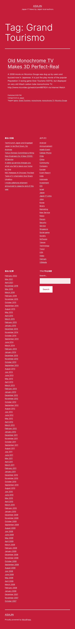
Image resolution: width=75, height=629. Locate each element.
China (42, 159)
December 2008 (11, 555)
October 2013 (10, 362)
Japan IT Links (46, 196)
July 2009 (9, 531)
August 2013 (10, 369)
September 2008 (12, 565)
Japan (22, 98)
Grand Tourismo (25, 100)
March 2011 (9, 465)
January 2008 (10, 591)
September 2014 (12, 339)
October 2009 (11, 521)
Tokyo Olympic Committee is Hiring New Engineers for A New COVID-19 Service (19, 156)
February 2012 (11, 428)
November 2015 (11, 299)
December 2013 (11, 355)
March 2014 (10, 345)
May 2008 (9, 578)
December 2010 (11, 475)
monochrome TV (48, 100)
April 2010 (9, 501)
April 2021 (9, 282)
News (42, 216)
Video (42, 256)
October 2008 (11, 561)
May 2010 (9, 498)
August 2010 (10, 488)
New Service (45, 213)
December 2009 (11, 515)
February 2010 (11, 508)
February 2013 (11, 389)
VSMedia (43, 262)
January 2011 (10, 472)
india (41, 176)
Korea (42, 203)
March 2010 (10, 505)
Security (43, 223)
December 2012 (11, 395)
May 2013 (9, 379)
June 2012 (9, 415)
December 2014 (11, 329)
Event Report (45, 173)
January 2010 (10, 511)
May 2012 (9, 418)
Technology (44, 246)
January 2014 (10, 352)
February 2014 (11, 349)
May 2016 (9, 289)
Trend (42, 249)
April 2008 (9, 581)
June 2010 (9, 495)
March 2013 (10, 385)
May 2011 (9, 458)
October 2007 (10, 601)
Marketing (44, 209)
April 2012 (9, 422)
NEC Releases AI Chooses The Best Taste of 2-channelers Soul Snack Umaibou (19, 176)
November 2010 (11, 478)
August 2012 (10, 409)
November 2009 (11, 518)
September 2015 (11, 306)
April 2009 (9, 541)
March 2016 (10, 292)
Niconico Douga (61, 100)
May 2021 (9, 279)
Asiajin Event (45, 150)
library (42, 206)
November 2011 (11, 438)
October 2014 (10, 336)
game (16, 100)
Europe (42, 169)
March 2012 (10, 425)
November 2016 (11, 286)
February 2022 (11, 276)
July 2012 (9, 412)
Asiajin (37, 6)
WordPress (26, 620)
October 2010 (10, 482)
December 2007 (11, 594)
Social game (45, 232)
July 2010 (9, 492)
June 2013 (9, 375)
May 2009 (9, 538)
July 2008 (9, 571)
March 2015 (10, 319)
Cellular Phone (45, 153)
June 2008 (9, 574)
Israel (42, 189)
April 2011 (9, 462)
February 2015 (11, 322)
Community (44, 163)
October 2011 (10, 442)
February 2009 (11, 548)
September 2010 (11, 485)
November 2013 (11, 359)
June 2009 (9, 535)
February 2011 (10, 468)
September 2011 (11, 445)
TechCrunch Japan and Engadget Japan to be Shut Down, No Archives (19, 146)
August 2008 (10, 568)
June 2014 (9, 342)
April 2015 (9, 316)
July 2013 (9, 372)
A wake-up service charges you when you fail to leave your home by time (18, 166)
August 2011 (10, 448)
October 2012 (10, 402)
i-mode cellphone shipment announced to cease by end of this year (19, 186)
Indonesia (44, 179)
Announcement (46, 146)
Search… (43, 276)
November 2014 (11, 332)
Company (44, 166)
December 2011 (11, 435)
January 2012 (10, 432)
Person (42, 219)
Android (43, 143)
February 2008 (11, 588)
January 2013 (10, 392)
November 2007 (11, 598)
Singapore (44, 229)
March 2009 (10, 545)
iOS (41, 186)
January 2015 (10, 326)
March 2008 (10, 584)
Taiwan (43, 242)
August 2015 (10, 309)
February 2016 (11, 296)
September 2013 (11, 365)
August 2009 (10, 528)
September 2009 (12, 525)
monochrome (36, 100)
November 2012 (11, 399)
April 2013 (9, 382)
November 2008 (11, 558)
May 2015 (9, 312)
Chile (42, 156)
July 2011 (8, 452)
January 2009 (10, 551)
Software (43, 239)
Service (43, 226)
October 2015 (10, 302)
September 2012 (11, 405)
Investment (44, 183)
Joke (42, 199)
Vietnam (43, 259)
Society (43, 236)
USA (41, 252)
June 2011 (9, 455)
